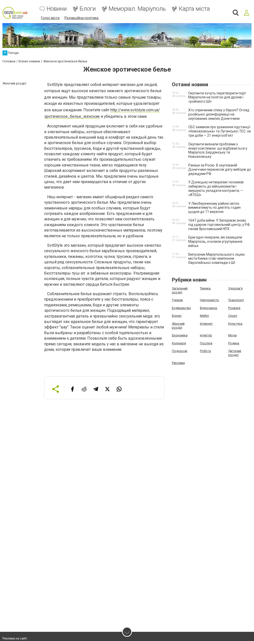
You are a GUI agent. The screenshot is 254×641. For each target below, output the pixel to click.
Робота (205, 351)
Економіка (180, 335)
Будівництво (181, 308)
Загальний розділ (180, 290)
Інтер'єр (206, 335)
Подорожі (179, 351)
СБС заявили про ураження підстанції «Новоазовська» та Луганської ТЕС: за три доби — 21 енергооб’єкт (219, 131)
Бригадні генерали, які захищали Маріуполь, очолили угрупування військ (215, 241)
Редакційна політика (81, 18)
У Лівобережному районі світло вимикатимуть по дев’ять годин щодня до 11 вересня (214, 207)
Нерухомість (209, 300)
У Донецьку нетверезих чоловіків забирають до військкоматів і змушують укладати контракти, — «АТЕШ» (216, 188)
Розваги (234, 308)
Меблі (204, 316)
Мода (232, 335)
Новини (57, 8)
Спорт (232, 316)
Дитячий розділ (234, 353)
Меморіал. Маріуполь (137, 8)
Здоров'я (235, 288)
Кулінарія (179, 343)
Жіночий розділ (178, 325)
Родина (233, 343)
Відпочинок (208, 308)
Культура (235, 323)
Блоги (88, 8)
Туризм (177, 300)
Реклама (178, 363)
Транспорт (236, 300)
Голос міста (50, 18)
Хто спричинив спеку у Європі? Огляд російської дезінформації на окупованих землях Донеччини (218, 114)
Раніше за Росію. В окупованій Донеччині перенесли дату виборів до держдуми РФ (219, 169)
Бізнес (177, 316)
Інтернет (206, 323)
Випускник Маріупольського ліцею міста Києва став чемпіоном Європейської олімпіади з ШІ (216, 258)
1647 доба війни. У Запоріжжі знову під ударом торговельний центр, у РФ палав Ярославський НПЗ (219, 224)
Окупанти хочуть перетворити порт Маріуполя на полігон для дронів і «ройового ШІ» (217, 97)
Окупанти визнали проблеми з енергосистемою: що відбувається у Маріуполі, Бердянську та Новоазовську (217, 150)
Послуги (206, 343)
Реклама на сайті (14, 638)
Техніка (205, 288)
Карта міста (194, 8)
